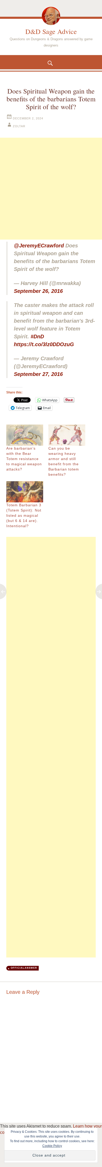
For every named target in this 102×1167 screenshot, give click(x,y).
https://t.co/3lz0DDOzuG (44, 344)
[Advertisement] (51, 189)
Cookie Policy (52, 1146)
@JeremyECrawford (39, 245)
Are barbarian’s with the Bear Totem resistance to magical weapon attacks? (24, 458)
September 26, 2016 (38, 291)
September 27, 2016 (38, 374)
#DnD (37, 336)
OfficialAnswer (24, 968)
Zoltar (19, 126)
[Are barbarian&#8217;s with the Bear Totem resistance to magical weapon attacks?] (24, 435)
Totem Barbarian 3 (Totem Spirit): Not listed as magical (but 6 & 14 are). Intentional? (23, 515)
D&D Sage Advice (51, 31)
